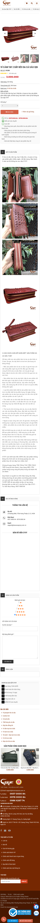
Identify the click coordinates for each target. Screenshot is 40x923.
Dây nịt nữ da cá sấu (9, 741)
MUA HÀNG (10, 112)
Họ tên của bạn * (7, 625)
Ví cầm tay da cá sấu (9, 728)
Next (37, 757)
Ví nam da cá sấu (8, 732)
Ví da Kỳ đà (6, 719)
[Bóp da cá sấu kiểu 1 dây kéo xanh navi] (30, 757)
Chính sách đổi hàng (9, 860)
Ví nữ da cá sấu (26, 9)
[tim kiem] (32, 3)
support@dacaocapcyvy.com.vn (15, 790)
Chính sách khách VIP (9, 852)
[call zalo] (36, 913)
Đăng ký (24, 881)
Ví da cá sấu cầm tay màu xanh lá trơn (12, 768)
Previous (3, 757)
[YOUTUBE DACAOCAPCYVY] (9, 830)
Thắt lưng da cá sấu (9, 722)
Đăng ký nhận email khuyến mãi (10, 878)
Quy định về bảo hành (9, 864)
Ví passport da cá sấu (9, 712)
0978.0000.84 (23, 118)
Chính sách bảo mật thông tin (11, 868)
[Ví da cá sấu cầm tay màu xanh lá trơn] (10, 757)
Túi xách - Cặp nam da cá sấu (11, 735)
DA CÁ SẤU (17, 9)
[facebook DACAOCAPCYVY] (1, 830)
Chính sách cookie (18, 894)
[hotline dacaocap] (3, 919)
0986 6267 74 (17, 800)
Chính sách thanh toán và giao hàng (13, 856)
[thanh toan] (27, 3)
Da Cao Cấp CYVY (6, 9)
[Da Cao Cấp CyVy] (7, 3)
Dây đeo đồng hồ (8, 725)
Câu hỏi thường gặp (8, 848)
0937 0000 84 (17, 793)
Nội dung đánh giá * (8, 634)
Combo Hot (6, 716)
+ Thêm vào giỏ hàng (28, 112)
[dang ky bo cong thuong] (20, 912)
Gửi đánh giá (7, 661)
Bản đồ (5, 844)
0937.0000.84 (13, 118)
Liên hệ (5, 841)
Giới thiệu (3, 894)
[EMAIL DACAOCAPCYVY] (5, 830)
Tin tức (10, 894)
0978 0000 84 (17, 797)
